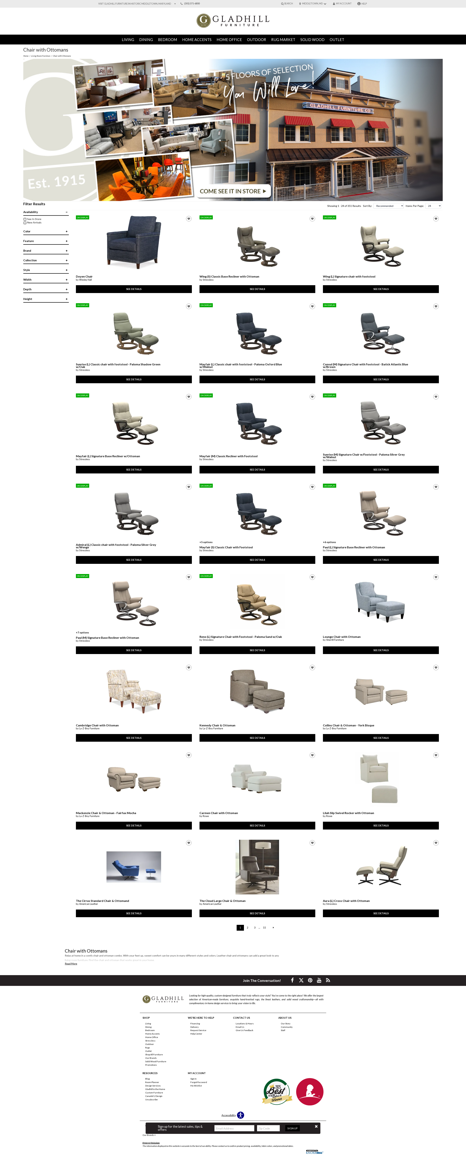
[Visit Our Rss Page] (328, 980)
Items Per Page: (415, 206)
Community (287, 1026)
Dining (146, 39)
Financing (195, 1023)
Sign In (193, 1078)
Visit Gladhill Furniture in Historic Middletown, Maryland (134, 3)
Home (25, 55)
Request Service (198, 1030)
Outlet (337, 39)
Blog (147, 1078)
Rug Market (283, 39)
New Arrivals (34, 222)
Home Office (229, 39)
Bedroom (167, 39)
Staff (283, 1030)
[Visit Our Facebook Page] (292, 980)
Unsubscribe (151, 1099)
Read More (71, 963)
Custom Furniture (154, 1092)
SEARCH (288, 3)
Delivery (194, 1026)
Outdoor (256, 39)
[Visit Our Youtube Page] (319, 980)
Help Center (196, 1033)
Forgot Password (198, 1082)
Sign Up (292, 1128)
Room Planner (152, 1082)
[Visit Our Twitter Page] (301, 980)
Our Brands (151, 1058)
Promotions (151, 1065)
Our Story (285, 1023)
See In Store (34, 219)
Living (128, 39)
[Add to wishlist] (188, 218)
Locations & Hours (245, 1023)
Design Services (153, 1085)
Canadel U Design (153, 1096)
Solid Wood (312, 39)
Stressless (150, 1040)
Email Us (240, 1026)
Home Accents (197, 39)
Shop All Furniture (154, 1054)
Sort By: (367, 206)
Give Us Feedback (244, 1030)
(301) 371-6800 (192, 3)
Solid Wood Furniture (155, 1061)
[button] (316, 1126)
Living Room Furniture (40, 55)
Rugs (147, 1047)
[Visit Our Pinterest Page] (310, 980)
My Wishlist (196, 1085)
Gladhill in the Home (155, 1089)
